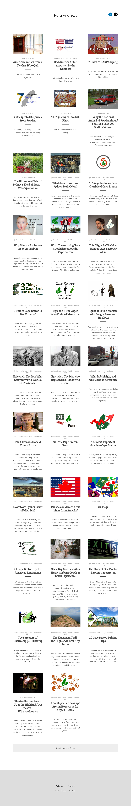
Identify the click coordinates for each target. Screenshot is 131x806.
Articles (59, 785)
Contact (71, 785)
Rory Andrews (65, 15)
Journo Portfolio (69, 791)
